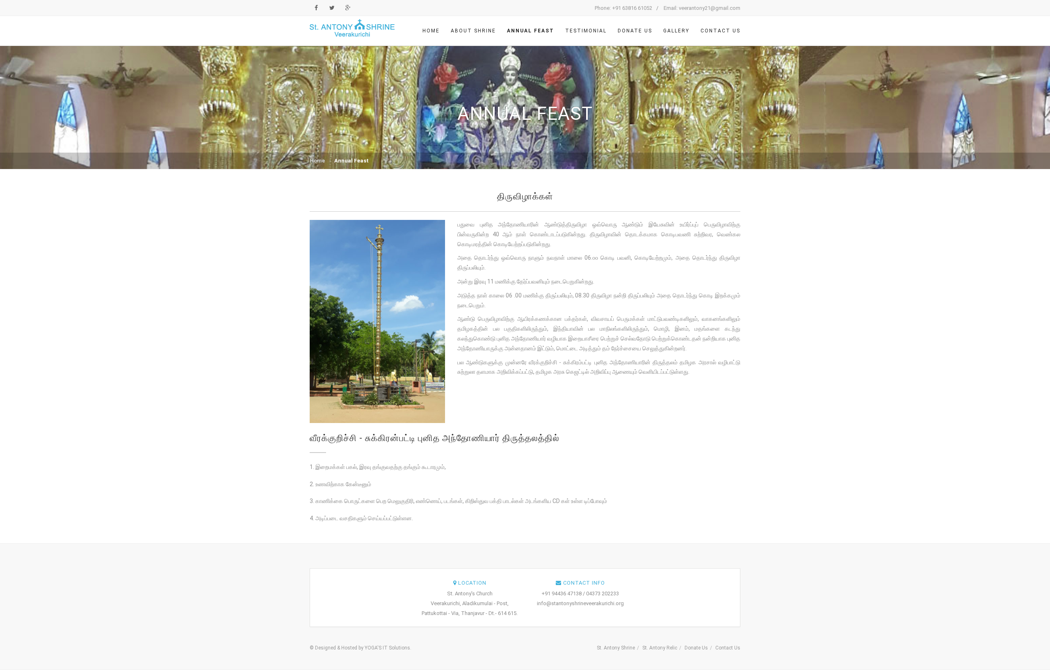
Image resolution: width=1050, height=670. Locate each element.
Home (431, 31)
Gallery (676, 31)
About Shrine (473, 31)
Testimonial (586, 31)
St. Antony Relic (659, 648)
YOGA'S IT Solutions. (388, 648)
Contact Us (720, 31)
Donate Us (635, 31)
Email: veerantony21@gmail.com (702, 8)
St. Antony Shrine (616, 648)
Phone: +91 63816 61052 (623, 8)
